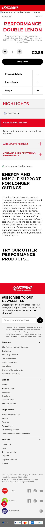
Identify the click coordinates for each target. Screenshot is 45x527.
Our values (6, 366)
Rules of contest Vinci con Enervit (16, 433)
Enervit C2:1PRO (8, 388)
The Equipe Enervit (10, 355)
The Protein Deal (9, 404)
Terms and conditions (11, 414)
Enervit (5, 385)
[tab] (22, 74)
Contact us (6, 444)
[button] (6, 522)
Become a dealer (9, 452)
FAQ (4, 448)
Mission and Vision (9, 362)
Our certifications (9, 359)
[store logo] (10, 8)
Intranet (5, 463)
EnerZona (6, 396)
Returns (5, 418)
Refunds (5, 422)
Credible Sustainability (11, 374)
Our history (6, 351)
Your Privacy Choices (10, 430)
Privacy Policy (7, 426)
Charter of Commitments (12, 370)
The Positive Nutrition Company (15, 347)
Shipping (5, 456)
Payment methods (10, 459)
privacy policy (37, 334)
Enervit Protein (8, 400)
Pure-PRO (6, 392)
